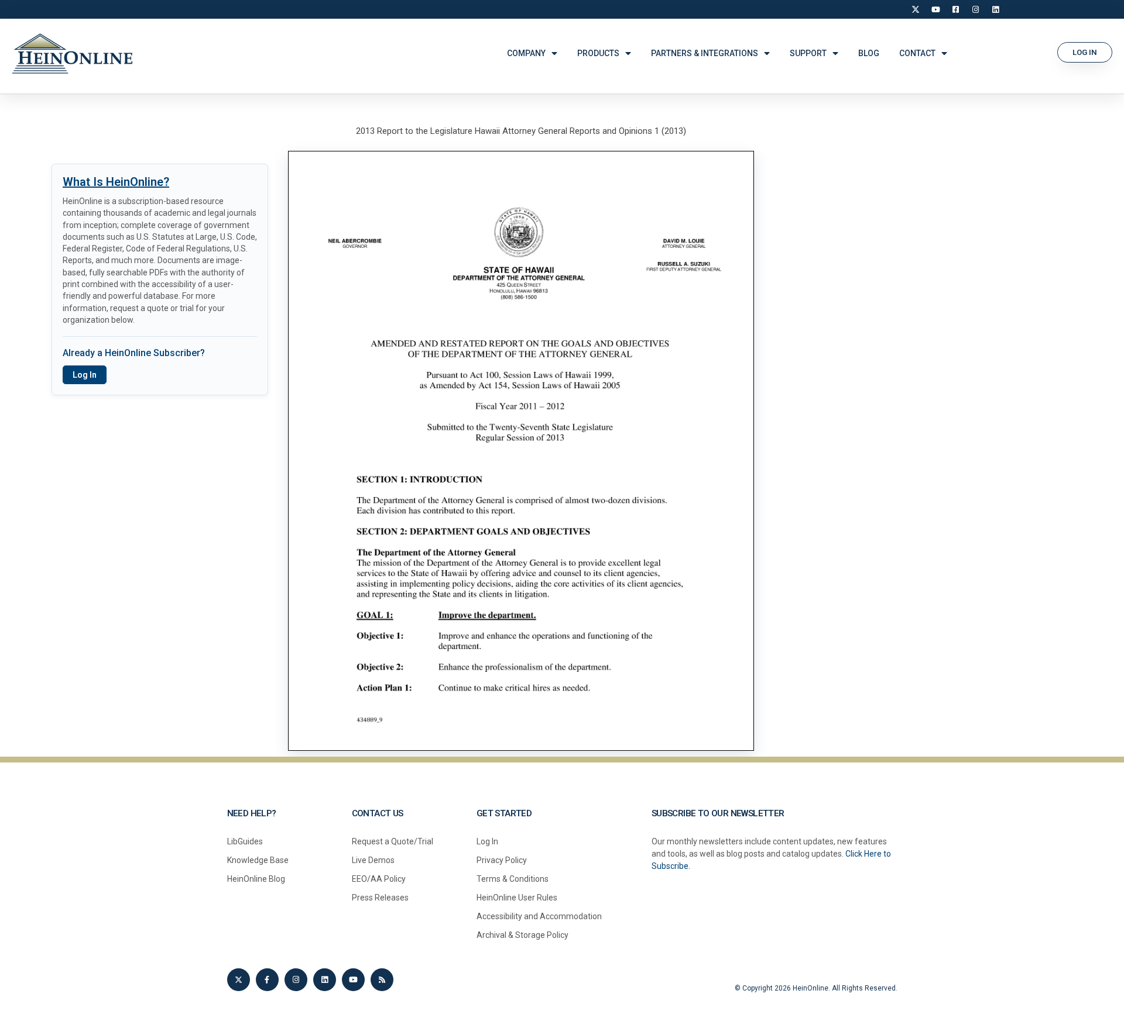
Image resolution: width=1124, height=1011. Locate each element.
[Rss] (382, 979)
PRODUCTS (598, 53)
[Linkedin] (324, 979)
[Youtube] (353, 979)
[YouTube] (935, 9)
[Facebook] (955, 9)
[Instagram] (975, 9)
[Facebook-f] (267, 979)
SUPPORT (808, 53)
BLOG (868, 53)
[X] (915, 9)
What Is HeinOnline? (116, 182)
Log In (85, 374)
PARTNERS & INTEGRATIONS (704, 53)
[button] (1084, 52)
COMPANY (526, 53)
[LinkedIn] (995, 9)
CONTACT (917, 53)
